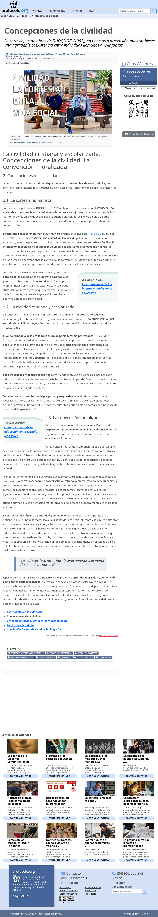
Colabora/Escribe (68, 893)
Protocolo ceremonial (59, 653)
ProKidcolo (90, 893)
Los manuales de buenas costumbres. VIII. (97, 843)
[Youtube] (38, 901)
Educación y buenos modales (26, 653)
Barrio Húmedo (93, 887)
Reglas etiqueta (46, 657)
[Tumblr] (31, 901)
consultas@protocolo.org (74, 877)
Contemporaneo (84, 657)
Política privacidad (68, 890)
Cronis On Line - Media (136, 913)
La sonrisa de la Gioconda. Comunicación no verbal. (18, 760)
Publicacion (105, 657)
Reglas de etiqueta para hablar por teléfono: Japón (58, 800)
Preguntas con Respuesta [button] (141, 134)
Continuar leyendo (20, 776)
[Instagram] (34, 901)
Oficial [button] (77, 11)
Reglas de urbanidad (21, 657)
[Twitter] (24, 901)
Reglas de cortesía (87, 653)
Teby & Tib (90, 890)
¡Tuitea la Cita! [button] (149, 88)
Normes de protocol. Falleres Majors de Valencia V (59, 843)
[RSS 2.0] (41, 901)
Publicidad (117, 877)
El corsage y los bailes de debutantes (59, 757)
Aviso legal (65, 887)
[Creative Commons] (66, 898)
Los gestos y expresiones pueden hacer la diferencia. (136, 800)
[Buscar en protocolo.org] (153, 11)
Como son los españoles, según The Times (18, 843)
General (65, 657)
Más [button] (91, 11)
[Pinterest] (28, 901)
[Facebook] (21, 901)
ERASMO (96, 233)
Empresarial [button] (57, 11)
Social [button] (37, 11)
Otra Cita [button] (131, 88)
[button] (60, 102)
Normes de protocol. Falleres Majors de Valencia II (20, 800)
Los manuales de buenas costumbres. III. (136, 758)
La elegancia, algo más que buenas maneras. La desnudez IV (96, 760)
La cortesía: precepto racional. (98, 799)
